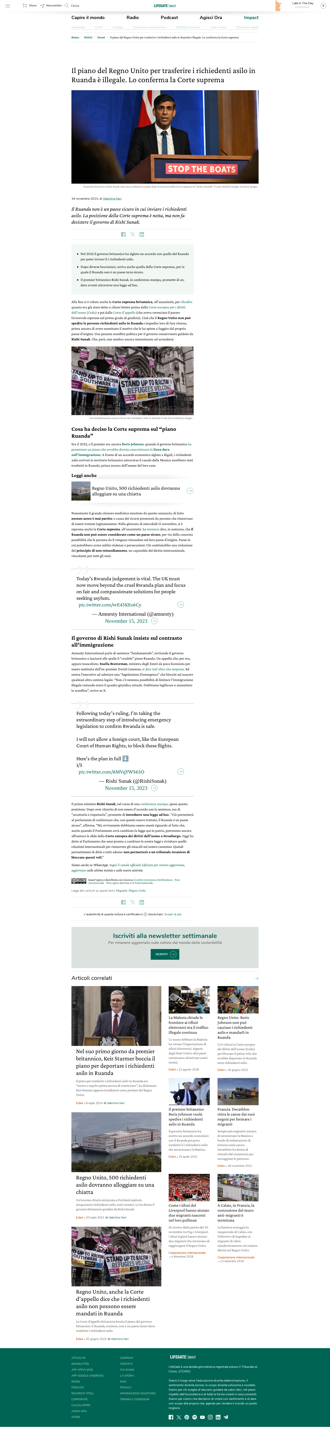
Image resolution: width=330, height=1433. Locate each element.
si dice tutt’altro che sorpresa (163, 669)
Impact (251, 17)
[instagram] (210, 1417)
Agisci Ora (211, 17)
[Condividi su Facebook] (123, 234)
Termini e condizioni (134, 1399)
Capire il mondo (88, 17)
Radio (133, 17)
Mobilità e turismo (188, 27)
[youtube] (202, 1417)
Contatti (126, 1364)
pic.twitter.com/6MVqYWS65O (111, 772)
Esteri (79, 1103)
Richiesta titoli (82, 1393)
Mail (123, 1381)
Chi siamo (127, 1370)
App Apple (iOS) (82, 1370)
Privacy (125, 1387)
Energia (118, 27)
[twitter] (179, 1417)
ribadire (186, 302)
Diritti (99, 27)
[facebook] (171, 1417)
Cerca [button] (75, 6)
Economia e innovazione (149, 27)
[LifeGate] (165, 5)
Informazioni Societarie (138, 1393)
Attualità (78, 1358)
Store (33, 5)
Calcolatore (80, 1405)
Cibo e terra (218, 27)
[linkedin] (218, 1417)
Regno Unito (137, 891)
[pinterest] (186, 1417)
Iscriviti (162, 954)
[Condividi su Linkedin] (141, 234)
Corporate (79, 1399)
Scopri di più (172, 914)
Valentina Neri (112, 199)
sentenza (153, 529)
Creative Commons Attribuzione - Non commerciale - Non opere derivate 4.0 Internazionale (134, 881)
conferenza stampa (154, 804)
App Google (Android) (87, 1376)
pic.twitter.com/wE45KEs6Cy (110, 605)
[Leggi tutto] (256, 978)
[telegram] (226, 1417)
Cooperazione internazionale (187, 1253)
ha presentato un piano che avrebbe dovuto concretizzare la (131, 449)
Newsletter (54, 5)
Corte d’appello (124, 312)
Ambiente (78, 27)
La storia (127, 1376)
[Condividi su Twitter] (132, 234)
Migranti (121, 891)
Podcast (169, 17)
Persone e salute (247, 27)
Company (126, 1358)
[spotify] (194, 1417)
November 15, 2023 (126, 621)
